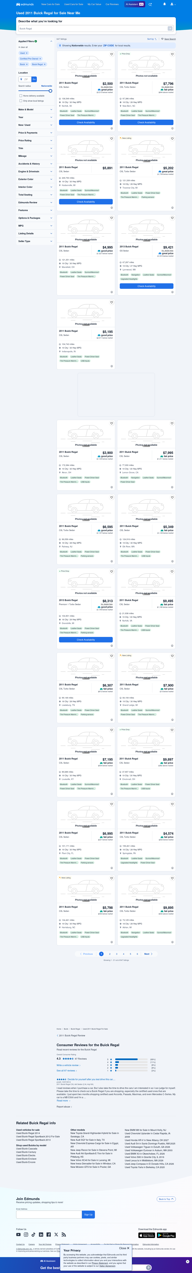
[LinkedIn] (41, 1234)
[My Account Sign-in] (172, 4)
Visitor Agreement (107, 1265)
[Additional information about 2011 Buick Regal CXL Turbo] (146, 127)
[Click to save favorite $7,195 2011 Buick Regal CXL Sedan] (111, 730)
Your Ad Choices (45, 1244)
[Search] (150, 4)
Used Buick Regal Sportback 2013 (33, 1139)
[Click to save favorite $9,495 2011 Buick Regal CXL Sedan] (172, 571)
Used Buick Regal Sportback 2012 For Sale (38, 1136)
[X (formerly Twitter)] (56, 1234)
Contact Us (20, 1244)
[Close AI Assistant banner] (188, 1261)
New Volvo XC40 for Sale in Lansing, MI (90, 1160)
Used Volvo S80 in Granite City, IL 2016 (144, 1157)
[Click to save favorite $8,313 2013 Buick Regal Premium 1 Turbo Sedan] (111, 571)
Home (59, 1029)
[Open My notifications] (164, 4)
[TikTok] (33, 1234)
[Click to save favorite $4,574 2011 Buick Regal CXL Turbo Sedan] (172, 804)
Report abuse (63, 1106)
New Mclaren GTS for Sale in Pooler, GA (91, 1166)
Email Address (21, 1209)
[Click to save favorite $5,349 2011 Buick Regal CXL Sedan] (172, 497)
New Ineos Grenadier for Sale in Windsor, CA (93, 1163)
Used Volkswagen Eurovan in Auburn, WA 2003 (148, 1150)
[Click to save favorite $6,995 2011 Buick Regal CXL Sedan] (111, 804)
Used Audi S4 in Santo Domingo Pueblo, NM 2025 (150, 1143)
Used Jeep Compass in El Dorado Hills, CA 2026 (149, 1163)
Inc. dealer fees (107, 87)
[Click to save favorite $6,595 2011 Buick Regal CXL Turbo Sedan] (111, 497)
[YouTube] (18, 1234)
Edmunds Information (151, 1244)
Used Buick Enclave (26, 1158)
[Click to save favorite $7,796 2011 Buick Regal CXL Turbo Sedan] (172, 54)
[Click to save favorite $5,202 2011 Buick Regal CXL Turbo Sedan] (172, 138)
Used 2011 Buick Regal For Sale (95, 1029)
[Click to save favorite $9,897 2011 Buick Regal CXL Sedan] (172, 730)
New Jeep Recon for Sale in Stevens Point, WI (94, 1150)
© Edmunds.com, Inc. (24, 1249)
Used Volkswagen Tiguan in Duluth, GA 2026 (147, 1146)
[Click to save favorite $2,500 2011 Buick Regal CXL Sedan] (111, 54)
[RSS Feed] (64, 1234)
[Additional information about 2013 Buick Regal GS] (146, 291)
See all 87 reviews (66, 1070)
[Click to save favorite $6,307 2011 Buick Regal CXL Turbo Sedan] (111, 656)
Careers (32, 1244)
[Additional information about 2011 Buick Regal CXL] (86, 127)
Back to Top (164, 1199)
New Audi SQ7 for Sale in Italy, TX (88, 1139)
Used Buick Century (26, 1152)
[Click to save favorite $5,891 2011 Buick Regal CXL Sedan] (111, 138)
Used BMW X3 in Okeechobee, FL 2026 (145, 1153)
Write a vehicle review (68, 1065)
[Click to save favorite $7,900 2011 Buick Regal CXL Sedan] (172, 656)
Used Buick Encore (25, 1162)
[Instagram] (26, 1234)
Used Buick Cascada (26, 1148)
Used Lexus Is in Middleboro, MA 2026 (144, 1160)
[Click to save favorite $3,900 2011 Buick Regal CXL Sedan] (111, 423)
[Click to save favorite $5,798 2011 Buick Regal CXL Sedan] (111, 878)
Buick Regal (75, 1029)
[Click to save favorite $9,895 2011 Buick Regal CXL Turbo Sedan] (172, 878)
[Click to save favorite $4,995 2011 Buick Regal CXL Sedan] (111, 218)
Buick (66, 1029)
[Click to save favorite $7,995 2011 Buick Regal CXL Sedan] (172, 423)
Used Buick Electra (25, 1155)
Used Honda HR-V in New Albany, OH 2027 (147, 1140)
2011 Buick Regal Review (72, 1035)
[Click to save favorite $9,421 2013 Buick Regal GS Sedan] (172, 218)
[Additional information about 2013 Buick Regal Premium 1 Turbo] (86, 645)
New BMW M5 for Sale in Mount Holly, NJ (145, 1130)
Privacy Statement (100, 1263)
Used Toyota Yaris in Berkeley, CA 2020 (145, 1167)
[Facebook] (49, 1234)
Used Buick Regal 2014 (28, 1133)
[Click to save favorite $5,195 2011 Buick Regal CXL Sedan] (111, 302)
